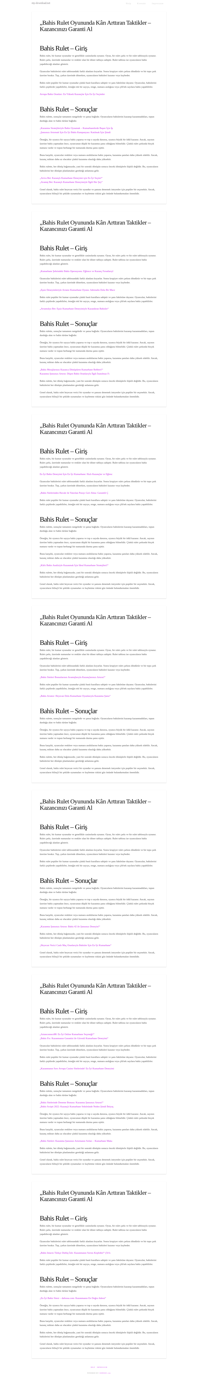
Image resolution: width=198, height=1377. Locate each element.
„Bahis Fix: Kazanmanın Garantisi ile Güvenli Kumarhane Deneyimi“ (74, 1038)
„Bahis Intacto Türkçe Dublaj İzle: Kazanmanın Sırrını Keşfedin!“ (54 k (75, 1252)
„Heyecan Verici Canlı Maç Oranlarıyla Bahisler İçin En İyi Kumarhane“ (75, 945)
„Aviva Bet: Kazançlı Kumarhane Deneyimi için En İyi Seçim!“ (71, 178)
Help (93, 1367)
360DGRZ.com (105, 1373)
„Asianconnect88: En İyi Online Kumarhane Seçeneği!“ (67, 1034)
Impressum (102, 1367)
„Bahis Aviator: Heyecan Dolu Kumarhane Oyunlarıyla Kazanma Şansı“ (75, 696)
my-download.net (41, 3)
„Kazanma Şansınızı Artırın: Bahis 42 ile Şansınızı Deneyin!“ (70, 926)
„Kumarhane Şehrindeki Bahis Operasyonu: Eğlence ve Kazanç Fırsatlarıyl (76, 271)
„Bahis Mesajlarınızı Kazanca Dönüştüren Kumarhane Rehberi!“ (71, 369)
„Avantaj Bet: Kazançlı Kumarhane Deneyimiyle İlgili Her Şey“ (71, 182)
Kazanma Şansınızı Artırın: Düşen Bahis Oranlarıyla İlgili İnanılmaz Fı (75, 373)
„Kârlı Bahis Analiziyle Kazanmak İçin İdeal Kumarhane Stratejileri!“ (74, 565)
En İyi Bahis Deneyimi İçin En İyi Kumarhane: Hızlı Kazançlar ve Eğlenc (76, 474)
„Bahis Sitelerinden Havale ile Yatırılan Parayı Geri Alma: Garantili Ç (74, 492)
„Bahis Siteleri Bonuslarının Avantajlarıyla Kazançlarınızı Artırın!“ (72, 677)
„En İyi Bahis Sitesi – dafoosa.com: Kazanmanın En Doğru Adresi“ (73, 1298)
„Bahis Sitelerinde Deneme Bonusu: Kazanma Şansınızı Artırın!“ (71, 1102)
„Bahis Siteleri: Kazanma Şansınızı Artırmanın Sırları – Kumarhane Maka (76, 1141)
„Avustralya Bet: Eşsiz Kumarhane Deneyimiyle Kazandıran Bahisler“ (74, 308)
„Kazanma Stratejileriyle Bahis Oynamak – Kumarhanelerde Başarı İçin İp (76, 128)
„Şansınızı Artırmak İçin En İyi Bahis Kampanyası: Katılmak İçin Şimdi (75, 132)
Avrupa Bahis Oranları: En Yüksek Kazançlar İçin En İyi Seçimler (72, 94)
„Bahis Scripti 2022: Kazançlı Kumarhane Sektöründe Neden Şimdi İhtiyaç (77, 1106)
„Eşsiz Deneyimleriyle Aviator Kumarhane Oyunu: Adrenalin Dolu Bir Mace (77, 290)
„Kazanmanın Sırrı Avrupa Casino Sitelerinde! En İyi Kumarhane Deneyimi (77, 1068)
